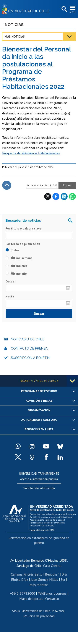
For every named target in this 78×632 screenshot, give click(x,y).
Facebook (55, 196)
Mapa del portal (31, 598)
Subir (6, 185)
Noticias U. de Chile (27, 339)
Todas (14, 250)
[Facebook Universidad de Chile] (46, 457)
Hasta (10, 296)
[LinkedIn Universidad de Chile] (60, 457)
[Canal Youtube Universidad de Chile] (46, 446)
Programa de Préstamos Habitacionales (31, 153)
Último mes (18, 266)
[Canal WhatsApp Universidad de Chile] (18, 446)
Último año (18, 274)
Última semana (21, 258)
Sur (63, 579)
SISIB (16, 611)
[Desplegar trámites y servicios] (72, 381)
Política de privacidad (39, 616)
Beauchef (52, 574)
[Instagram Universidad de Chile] (32, 446)
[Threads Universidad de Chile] (32, 457)
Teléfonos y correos (52, 593)
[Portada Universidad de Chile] (27, 8)
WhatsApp (72, 196)
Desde (10, 281)
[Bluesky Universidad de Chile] (60, 446)
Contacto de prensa (29, 348)
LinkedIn (64, 196)
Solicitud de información (39, 488)
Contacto (52, 598)
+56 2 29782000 (22, 593)
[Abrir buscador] (64, 9)
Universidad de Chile (36, 611)
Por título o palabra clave (23, 228)
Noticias (14, 24)
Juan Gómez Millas (44, 579)
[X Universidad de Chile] (18, 457)
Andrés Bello (33, 574)
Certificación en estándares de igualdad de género (39, 540)
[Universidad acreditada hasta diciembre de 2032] (39, 517)
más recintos (39, 584)
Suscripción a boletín (30, 358)
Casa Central (52, 565)
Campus (16, 574)
